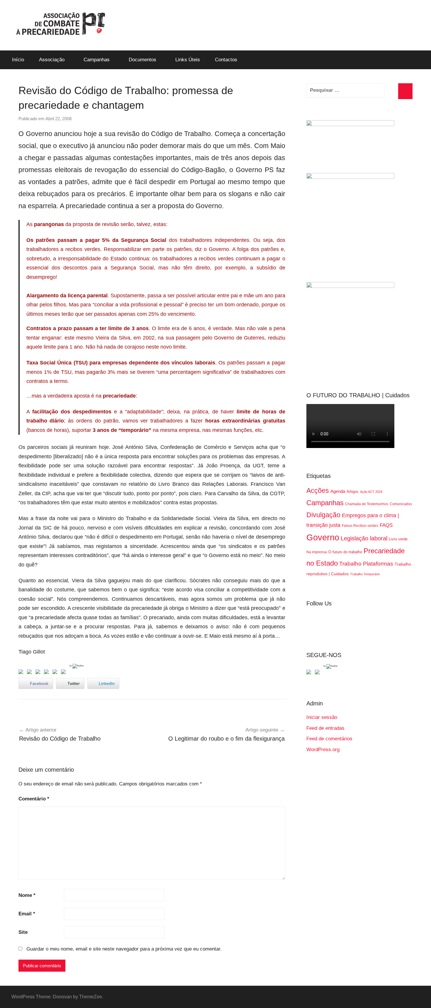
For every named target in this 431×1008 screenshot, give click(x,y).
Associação (52, 59)
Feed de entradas (325, 728)
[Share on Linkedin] (47, 672)
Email (26, 914)
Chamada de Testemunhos (366, 504)
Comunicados (401, 504)
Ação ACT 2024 (371, 491)
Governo (322, 537)
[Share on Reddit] (39, 672)
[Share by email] (64, 672)
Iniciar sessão (321, 717)
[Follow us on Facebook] (309, 673)
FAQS (386, 525)
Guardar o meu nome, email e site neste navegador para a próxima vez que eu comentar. (124, 949)
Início (18, 59)
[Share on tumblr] (56, 672)
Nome (26, 895)
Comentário (33, 799)
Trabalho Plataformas (366, 564)
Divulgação (323, 515)
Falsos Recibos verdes (360, 526)
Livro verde (398, 539)
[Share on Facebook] (22, 672)
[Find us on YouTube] (318, 673)
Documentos (142, 59)
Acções (317, 490)
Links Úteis (187, 59)
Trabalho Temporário (365, 574)
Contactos (226, 59)
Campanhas (97, 59)
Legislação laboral (364, 538)
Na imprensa (316, 552)
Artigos (353, 491)
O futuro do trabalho (345, 552)
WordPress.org (323, 749)
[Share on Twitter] (30, 672)
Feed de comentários (329, 738)
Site (23, 932)
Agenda (337, 491)
